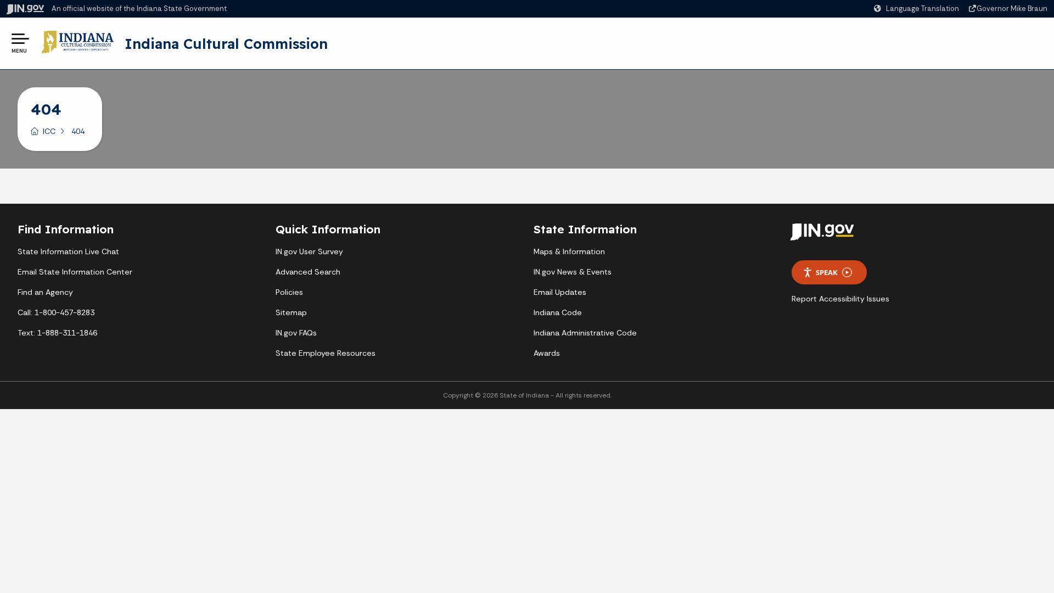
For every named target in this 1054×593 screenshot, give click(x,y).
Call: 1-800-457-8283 (56, 312)
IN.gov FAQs (296, 333)
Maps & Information (569, 251)
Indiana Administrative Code (585, 333)
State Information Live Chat (68, 251)
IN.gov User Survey (309, 251)
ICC (49, 131)
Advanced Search (308, 272)
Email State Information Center (75, 272)
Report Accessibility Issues (840, 299)
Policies (289, 292)
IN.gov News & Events (573, 272)
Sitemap (291, 312)
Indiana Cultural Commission (226, 43)
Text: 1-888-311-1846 (57, 333)
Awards (547, 353)
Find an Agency (45, 292)
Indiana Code (558, 312)
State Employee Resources (325, 353)
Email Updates (560, 292)
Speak (827, 272)
